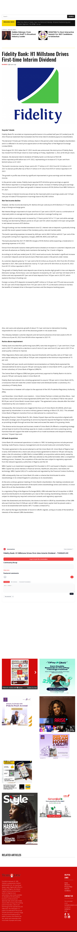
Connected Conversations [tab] (24, 581)
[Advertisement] (38, 531)
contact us (67, 909)
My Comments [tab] (14, 581)
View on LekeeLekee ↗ (68, 549)
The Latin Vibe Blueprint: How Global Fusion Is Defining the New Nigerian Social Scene (44, 22)
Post (72, 593)
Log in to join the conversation (39, 559)
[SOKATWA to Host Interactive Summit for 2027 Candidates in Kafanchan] (42, 35)
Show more (6, 570)
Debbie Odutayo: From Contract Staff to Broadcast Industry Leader (24, 34)
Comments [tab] (6, 581)
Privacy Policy (68, 887)
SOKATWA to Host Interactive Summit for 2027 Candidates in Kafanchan (61, 34)
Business (5, 64)
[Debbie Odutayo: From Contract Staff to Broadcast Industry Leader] (6, 35)
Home (66, 883)
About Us (67, 885)
